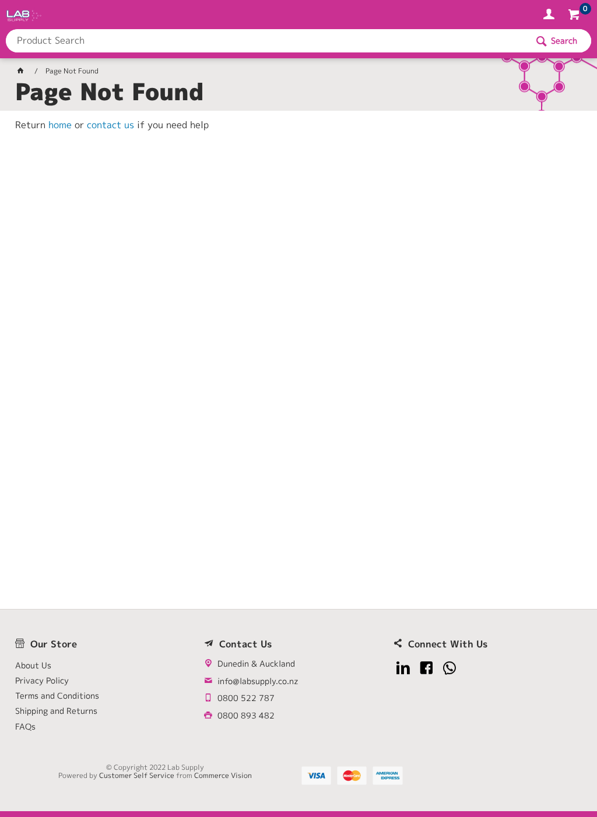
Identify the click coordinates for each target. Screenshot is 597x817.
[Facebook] (426, 668)
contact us (110, 124)
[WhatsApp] (450, 668)
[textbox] (266, 40)
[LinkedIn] (403, 668)
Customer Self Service (136, 775)
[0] (575, 16)
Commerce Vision (223, 775)
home (60, 124)
